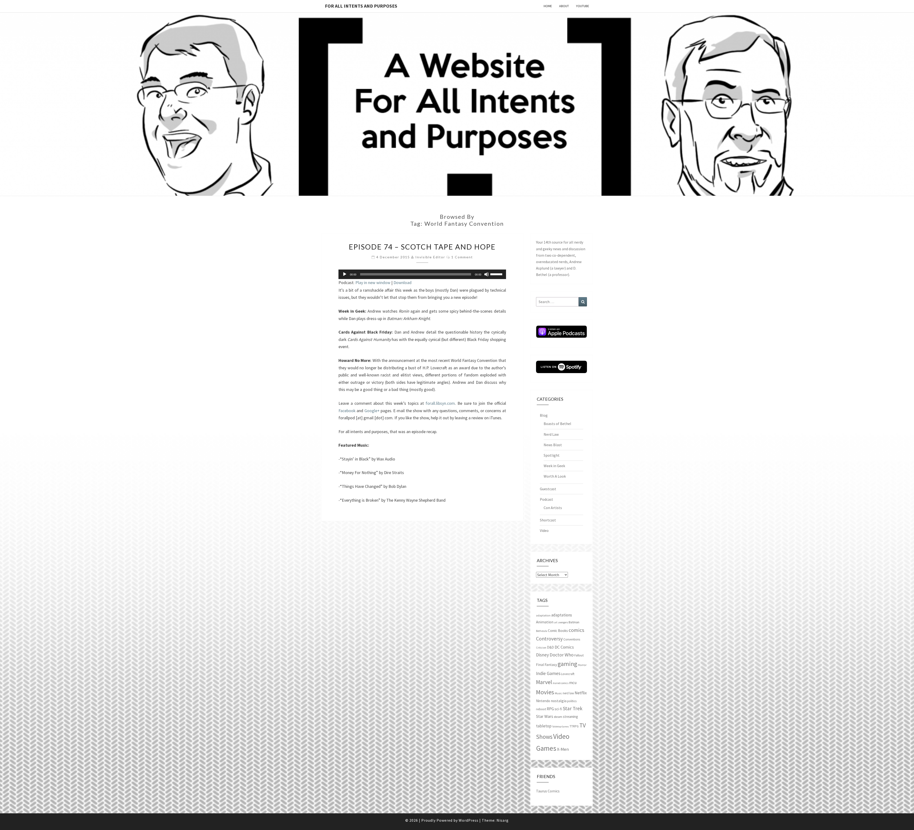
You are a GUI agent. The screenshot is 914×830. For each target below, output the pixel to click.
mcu (573, 682)
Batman (574, 622)
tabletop (543, 726)
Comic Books (558, 630)
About (564, 6)
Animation (544, 622)
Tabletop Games (560, 726)
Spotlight (552, 455)
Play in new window (372, 282)
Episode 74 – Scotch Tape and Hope (422, 246)
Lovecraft (567, 674)
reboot (541, 709)
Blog (544, 415)
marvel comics (560, 683)
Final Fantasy (546, 664)
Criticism (541, 647)
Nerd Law (551, 434)
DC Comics (564, 647)
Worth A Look (555, 476)
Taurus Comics (548, 791)
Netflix (581, 692)
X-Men (563, 749)
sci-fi (558, 709)
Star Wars (544, 716)
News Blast (553, 444)
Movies (545, 692)
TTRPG (574, 726)
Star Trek (572, 708)
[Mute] (486, 274)
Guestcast (548, 488)
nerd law (568, 693)
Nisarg (503, 820)
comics (576, 630)
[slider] (497, 274)
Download (402, 282)
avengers (563, 622)
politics (571, 701)
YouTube (582, 6)
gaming (567, 664)
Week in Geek (554, 465)
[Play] (344, 274)
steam (558, 717)
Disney (542, 655)
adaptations (561, 615)
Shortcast (548, 520)
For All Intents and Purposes (361, 6)
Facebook (347, 410)
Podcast (546, 499)
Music (558, 693)
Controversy (549, 638)
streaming (570, 716)
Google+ (372, 410)
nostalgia (558, 700)
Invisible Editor (430, 257)
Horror (582, 665)
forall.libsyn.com (440, 403)
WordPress (468, 820)
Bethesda (541, 631)
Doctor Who (562, 655)
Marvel (544, 682)
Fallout (579, 655)
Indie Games (548, 673)
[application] (422, 274)
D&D (550, 647)
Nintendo (543, 701)
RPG (550, 708)
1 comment (462, 257)
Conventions (571, 639)
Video (544, 530)
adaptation (543, 615)
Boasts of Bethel (557, 423)
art (555, 622)
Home (548, 6)
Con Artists (553, 507)
